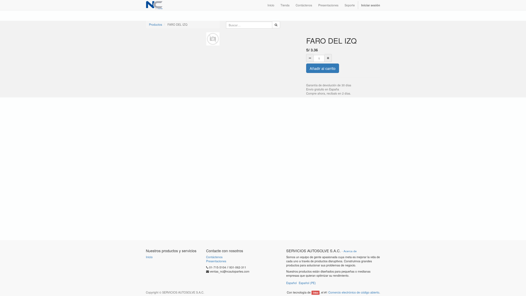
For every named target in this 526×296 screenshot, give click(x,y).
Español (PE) (307, 283)
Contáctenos (214, 257)
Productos (155, 24)
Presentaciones (216, 261)
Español (291, 283)
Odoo (315, 292)
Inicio (149, 257)
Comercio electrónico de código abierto (353, 292)
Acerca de (350, 251)
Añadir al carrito (323, 68)
